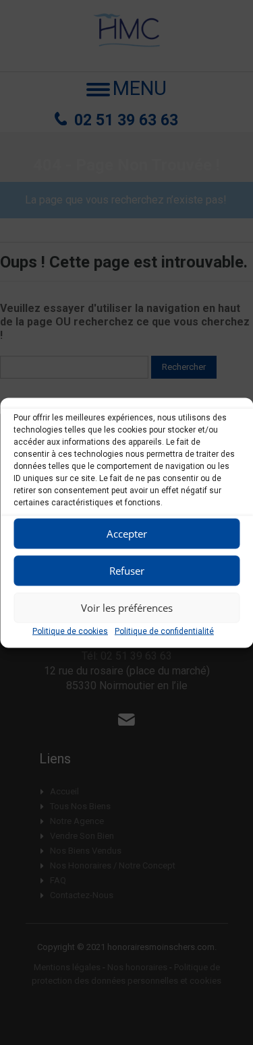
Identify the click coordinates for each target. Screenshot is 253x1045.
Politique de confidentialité (164, 630)
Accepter (127, 533)
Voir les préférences (127, 607)
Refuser (126, 570)
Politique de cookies (70, 630)
